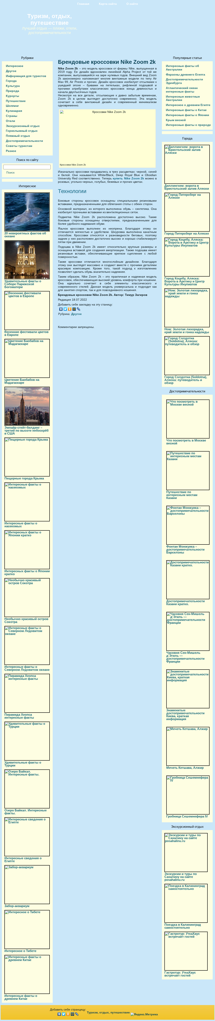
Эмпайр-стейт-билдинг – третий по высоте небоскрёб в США (26, 430)
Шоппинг (12, 105)
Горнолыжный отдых (22, 130)
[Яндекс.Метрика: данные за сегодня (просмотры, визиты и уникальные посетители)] (144, 1014)
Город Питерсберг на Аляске (186, 233)
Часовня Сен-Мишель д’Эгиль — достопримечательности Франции (185, 657)
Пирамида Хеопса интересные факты (19, 716)
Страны (11, 116)
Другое (11, 71)
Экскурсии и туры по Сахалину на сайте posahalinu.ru (180, 876)
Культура (13, 85)
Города (11, 80)
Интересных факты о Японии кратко (27, 572)
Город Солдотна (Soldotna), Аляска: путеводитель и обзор (185, 380)
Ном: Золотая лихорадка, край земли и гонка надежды (186, 330)
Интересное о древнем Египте (188, 105)
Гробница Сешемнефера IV (187, 816)
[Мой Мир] (74, 309)
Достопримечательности (24, 140)
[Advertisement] (107, 369)
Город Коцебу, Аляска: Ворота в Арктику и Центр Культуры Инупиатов (184, 281)
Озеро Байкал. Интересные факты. (25, 811)
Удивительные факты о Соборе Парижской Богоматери (22, 284)
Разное (11, 151)
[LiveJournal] (78, 309)
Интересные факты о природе (188, 125)
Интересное (14, 66)
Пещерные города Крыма (24, 478)
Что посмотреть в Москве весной (186, 442)
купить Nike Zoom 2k (129, 178)
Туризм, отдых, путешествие (49, 19)
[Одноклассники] (70, 309)
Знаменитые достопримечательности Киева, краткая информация (185, 714)
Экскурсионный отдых (23, 126)
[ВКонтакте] (61, 309)
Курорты (12, 96)
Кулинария (14, 110)
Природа (12, 91)
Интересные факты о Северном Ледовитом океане (27, 668)
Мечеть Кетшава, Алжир (185, 767)
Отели (10, 121)
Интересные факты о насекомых (20, 524)
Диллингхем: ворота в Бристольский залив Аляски (186, 187)
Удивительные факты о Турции (22, 764)
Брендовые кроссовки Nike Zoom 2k (107, 62)
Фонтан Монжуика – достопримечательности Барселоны (185, 549)
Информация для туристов (26, 76)
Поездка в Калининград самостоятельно (182, 926)
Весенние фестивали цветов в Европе (26, 333)
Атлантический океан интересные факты (182, 89)
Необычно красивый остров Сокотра (26, 620)
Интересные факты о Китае (186, 110)
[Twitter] (65, 309)
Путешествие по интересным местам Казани (181, 495)
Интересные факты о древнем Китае (20, 997)
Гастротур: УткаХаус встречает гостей (180, 974)
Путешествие (16, 101)
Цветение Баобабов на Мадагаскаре (21, 381)
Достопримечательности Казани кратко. (185, 602)
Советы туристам (19, 146)
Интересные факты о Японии (187, 115)
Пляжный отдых (18, 135)
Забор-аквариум (16, 906)
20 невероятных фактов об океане (25, 234)
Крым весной (176, 120)
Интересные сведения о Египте (23, 859)
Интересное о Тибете (20, 951)
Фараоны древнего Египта (185, 74)
